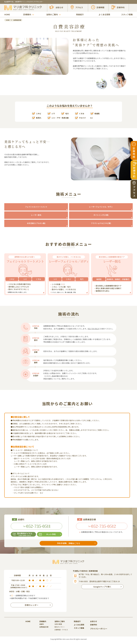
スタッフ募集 (127, 14)
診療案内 (42, 621)
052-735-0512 (93, 328)
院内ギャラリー (59, 627)
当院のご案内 (59, 621)
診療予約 (93, 624)
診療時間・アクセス (61, 630)
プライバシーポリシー (98, 628)
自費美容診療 (43, 627)
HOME (7, 14)
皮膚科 (41, 624)
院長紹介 (80, 14)
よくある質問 (104, 14)
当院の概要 (58, 624)
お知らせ (93, 621)
